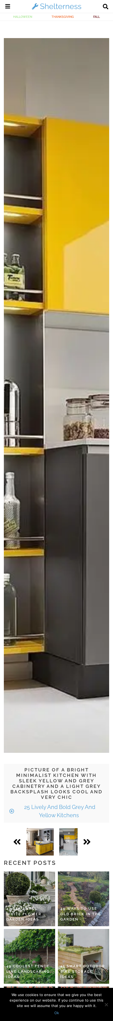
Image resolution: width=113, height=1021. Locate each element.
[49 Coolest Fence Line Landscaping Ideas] (29, 956)
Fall (96, 17)
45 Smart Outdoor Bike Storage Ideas (82, 971)
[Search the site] (105, 7)
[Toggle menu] (7, 7)
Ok (56, 1013)
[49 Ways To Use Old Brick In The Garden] (83, 898)
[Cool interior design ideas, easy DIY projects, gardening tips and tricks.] (56, 9)
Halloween (22, 17)
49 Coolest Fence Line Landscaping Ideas (28, 971)
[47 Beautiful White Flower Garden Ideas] (29, 898)
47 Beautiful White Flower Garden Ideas (23, 913)
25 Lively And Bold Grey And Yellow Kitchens (59, 811)
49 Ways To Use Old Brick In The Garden (80, 913)
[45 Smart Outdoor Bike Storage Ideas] (83, 956)
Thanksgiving (63, 17)
